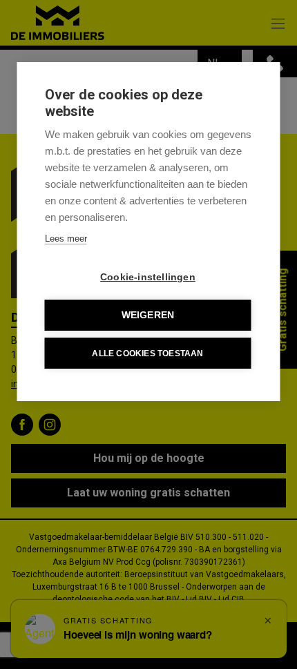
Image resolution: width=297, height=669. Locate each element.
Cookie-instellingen (147, 277)
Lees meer (66, 238)
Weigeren (148, 315)
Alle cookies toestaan (147, 353)
